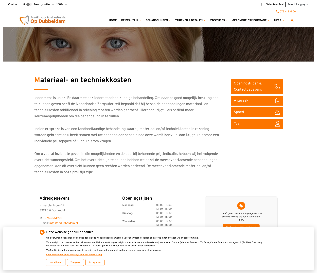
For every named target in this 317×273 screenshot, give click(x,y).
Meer (277, 20)
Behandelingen (157, 20)
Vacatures (217, 20)
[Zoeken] (292, 20)
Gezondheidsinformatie (249, 20)
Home (113, 20)
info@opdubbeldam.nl (63, 223)
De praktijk (129, 20)
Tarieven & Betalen (189, 20)
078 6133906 (54, 218)
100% (59, 4)
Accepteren (95, 262)
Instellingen (56, 262)
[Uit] (29, 4)
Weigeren (75, 262)
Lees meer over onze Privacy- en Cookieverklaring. (74, 254)
